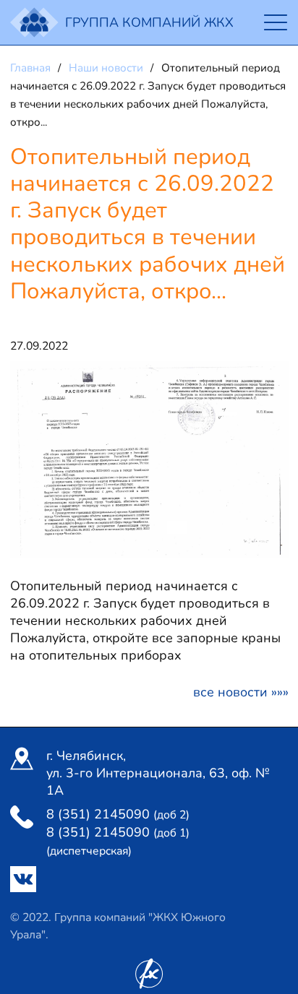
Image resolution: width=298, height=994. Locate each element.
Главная (32, 68)
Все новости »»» (241, 692)
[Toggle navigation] (276, 23)
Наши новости (107, 68)
